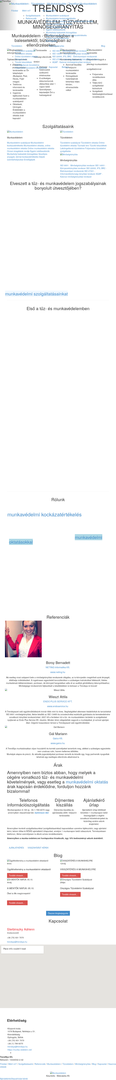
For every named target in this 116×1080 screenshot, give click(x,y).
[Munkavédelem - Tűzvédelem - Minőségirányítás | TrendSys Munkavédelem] (53, 3)
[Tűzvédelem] (66, 131)
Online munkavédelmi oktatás (59, 24)
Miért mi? (26, 10)
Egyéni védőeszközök (55, 29)
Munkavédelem (49, 10)
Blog (103, 45)
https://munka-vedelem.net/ (19, 1049)
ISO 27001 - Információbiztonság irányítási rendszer (75, 59)
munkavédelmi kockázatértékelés (44, 514)
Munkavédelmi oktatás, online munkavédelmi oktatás (69, 21)
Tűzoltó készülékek (23, 62)
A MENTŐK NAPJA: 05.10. (20, 888)
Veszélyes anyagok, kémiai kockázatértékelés (66, 35)
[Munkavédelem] (15, 131)
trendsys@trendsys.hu (17, 941)
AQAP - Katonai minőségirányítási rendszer (71, 62)
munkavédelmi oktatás (87, 782)
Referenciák (31, 18)
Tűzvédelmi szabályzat (25, 50)
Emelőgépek (51, 41)
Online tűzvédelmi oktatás (26, 56)
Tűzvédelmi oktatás (23, 53)
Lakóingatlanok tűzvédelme (27, 64)
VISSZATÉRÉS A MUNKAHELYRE (78, 869)
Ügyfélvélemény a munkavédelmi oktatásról (29, 869)
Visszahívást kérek (38, 847)
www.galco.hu (58, 743)
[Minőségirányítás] (69, 154)
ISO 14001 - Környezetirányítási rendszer (70, 53)
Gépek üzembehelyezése (57, 38)
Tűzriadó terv (21, 59)
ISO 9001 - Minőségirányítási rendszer (69, 50)
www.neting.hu (57, 672)
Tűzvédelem (16, 45)
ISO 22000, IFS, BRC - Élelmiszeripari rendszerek (74, 56)
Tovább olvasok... (17, 875)
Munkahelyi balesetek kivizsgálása (61, 32)
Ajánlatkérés (16, 847)
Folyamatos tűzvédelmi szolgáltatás (31, 67)
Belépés (65, 67)
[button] (58, 1072)
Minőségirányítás (56, 45)
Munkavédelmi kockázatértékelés (61, 18)
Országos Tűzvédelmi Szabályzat (77, 888)
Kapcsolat (53, 67)
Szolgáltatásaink (33, 15)
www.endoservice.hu (57, 706)
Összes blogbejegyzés (58, 913)
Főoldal (14, 10)
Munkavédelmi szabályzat (57, 15)
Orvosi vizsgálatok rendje (57, 26)
